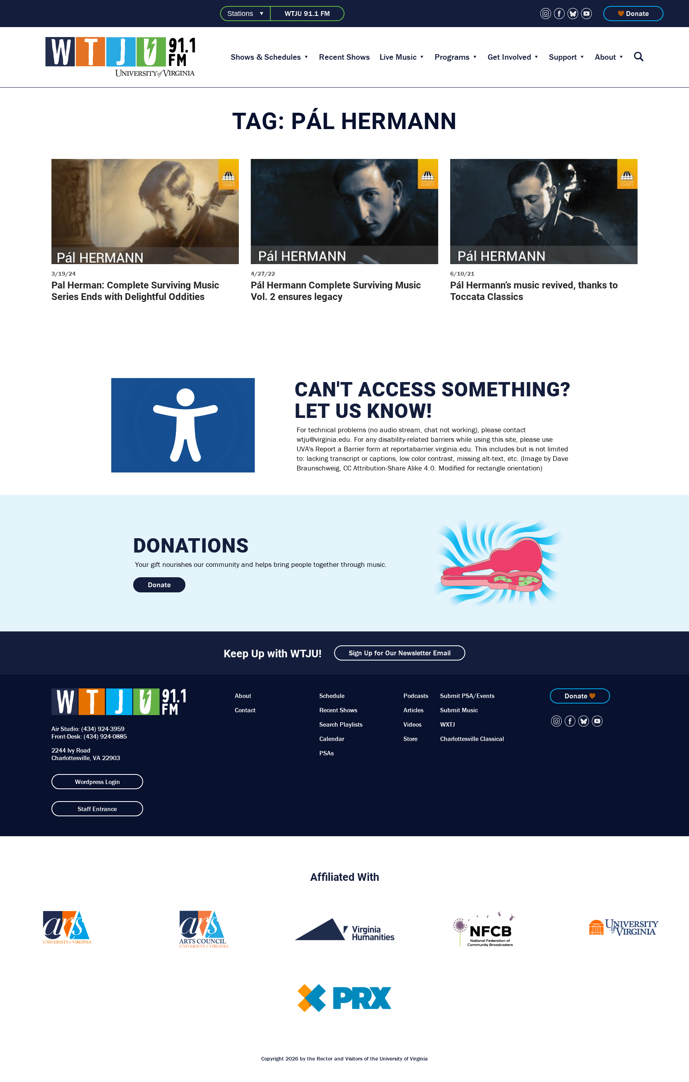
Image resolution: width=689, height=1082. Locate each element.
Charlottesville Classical (472, 739)
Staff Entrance (97, 809)
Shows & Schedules (266, 57)
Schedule (331, 696)
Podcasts (416, 696)
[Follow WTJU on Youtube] (586, 13)
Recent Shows (344, 57)
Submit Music (459, 710)
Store (410, 739)
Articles (413, 710)
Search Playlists (340, 724)
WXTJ (447, 724)
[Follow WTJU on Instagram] (545, 13)
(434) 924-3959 (102, 729)
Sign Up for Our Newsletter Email (400, 652)
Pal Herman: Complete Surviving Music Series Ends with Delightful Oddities (135, 290)
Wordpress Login (97, 782)
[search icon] (639, 57)
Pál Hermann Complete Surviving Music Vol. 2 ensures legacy (336, 290)
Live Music (398, 57)
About (605, 57)
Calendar (331, 739)
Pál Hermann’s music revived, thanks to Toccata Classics (534, 290)
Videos (412, 724)
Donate (637, 13)
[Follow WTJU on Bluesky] (573, 13)
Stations (240, 14)
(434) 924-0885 (105, 736)
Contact (245, 710)
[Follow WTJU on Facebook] (559, 13)
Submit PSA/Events (467, 696)
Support (563, 57)
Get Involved (509, 57)
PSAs (326, 753)
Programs (452, 57)
